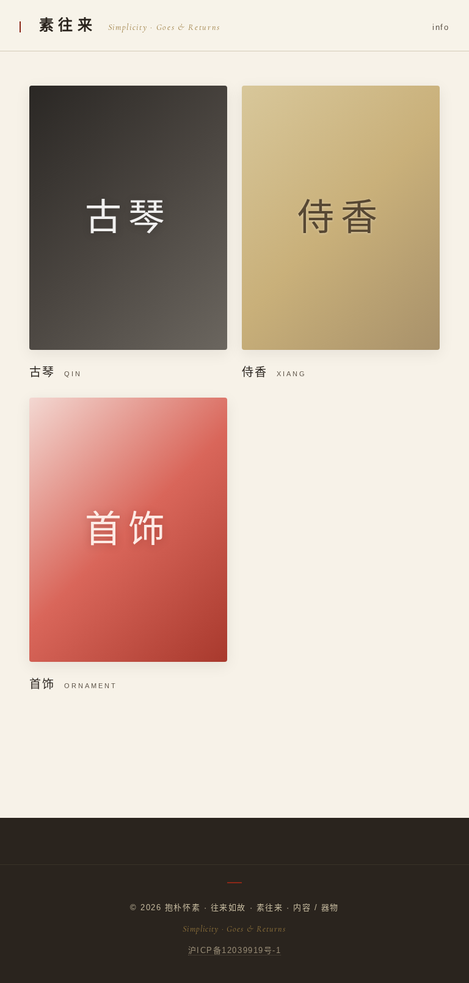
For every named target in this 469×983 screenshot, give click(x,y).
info (440, 27)
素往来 (68, 25)
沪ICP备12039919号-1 (235, 950)
